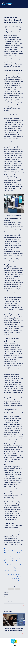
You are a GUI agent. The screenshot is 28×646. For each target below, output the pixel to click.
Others (17, 588)
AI (4, 597)
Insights (6, 594)
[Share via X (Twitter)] (8, 601)
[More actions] (23, 15)
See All (22, 611)
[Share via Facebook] (4, 601)
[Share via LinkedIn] (11, 601)
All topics (11, 588)
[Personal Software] (14, 620)
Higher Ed (6, 592)
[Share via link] (14, 601)
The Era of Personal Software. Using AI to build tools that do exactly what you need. (13, 629)
